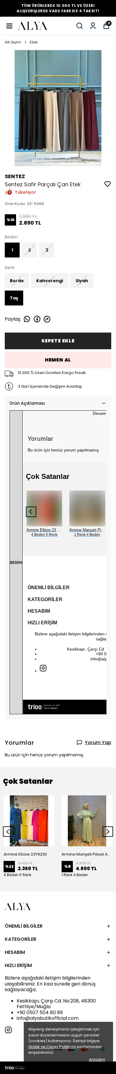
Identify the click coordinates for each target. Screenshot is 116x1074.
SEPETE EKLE (58, 340)
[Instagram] (43, 668)
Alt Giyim (13, 42)
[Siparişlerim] (93, 26)
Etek (34, 42)
